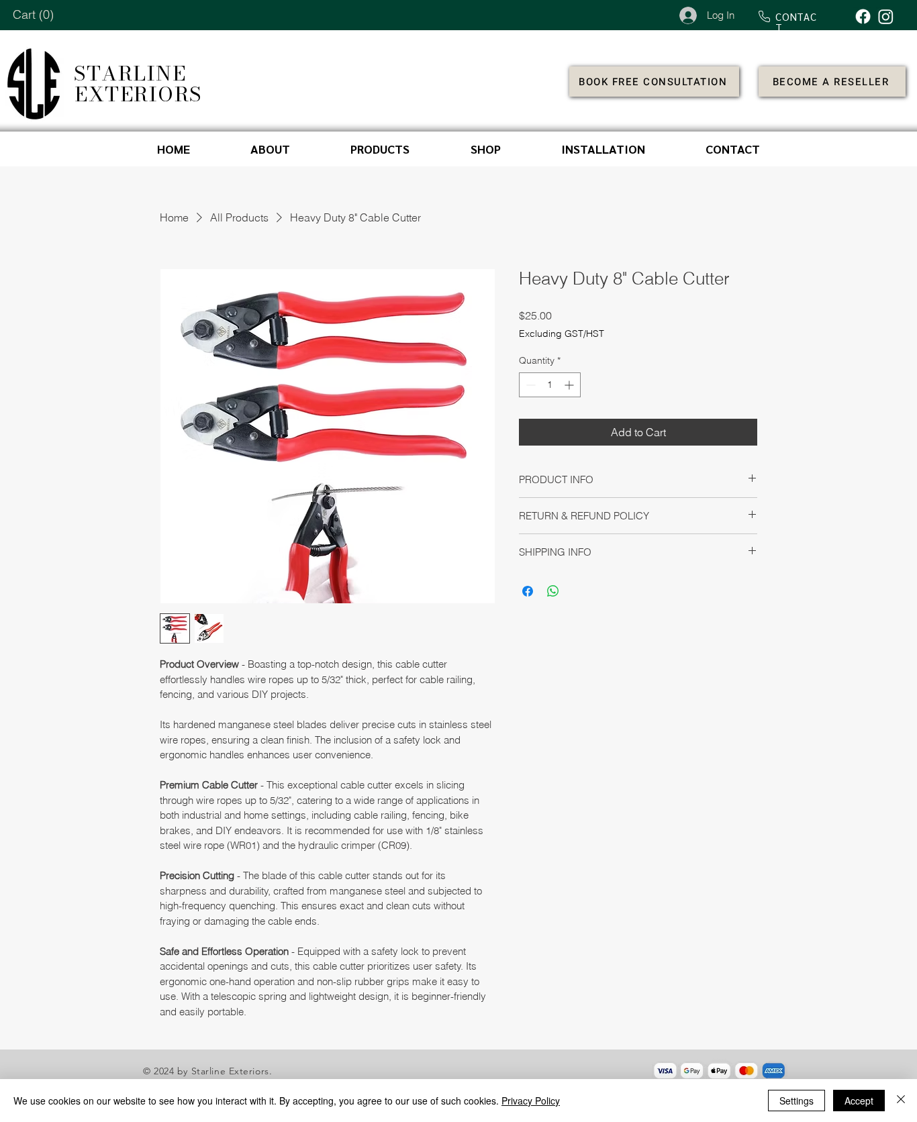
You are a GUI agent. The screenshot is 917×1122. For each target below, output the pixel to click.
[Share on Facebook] (528, 591)
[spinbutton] (550, 385)
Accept (858, 1100)
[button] (34, 14)
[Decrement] (529, 385)
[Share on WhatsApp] (553, 591)
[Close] (901, 1100)
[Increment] (570, 385)
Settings (796, 1100)
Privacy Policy (530, 1100)
